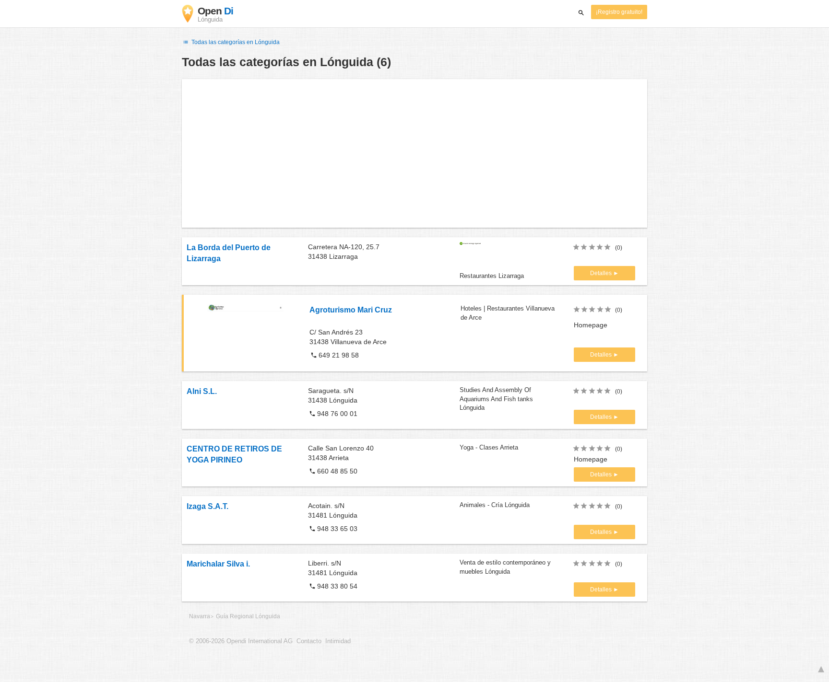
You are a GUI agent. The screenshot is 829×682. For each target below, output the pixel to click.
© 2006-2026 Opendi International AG (241, 641)
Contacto (308, 641)
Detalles (601, 273)
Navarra (199, 616)
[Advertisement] (414, 153)
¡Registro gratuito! (619, 12)
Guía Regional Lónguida (248, 616)
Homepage (590, 325)
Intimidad (338, 641)
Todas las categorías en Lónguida (235, 42)
